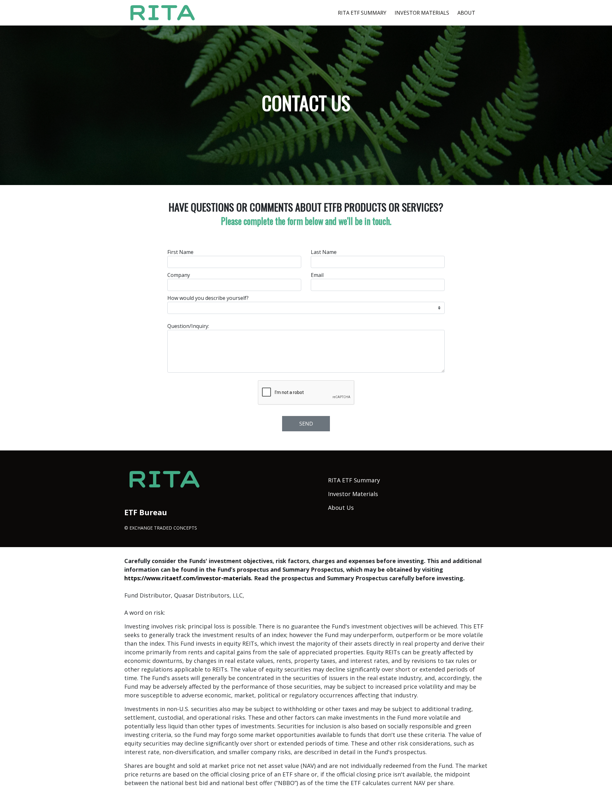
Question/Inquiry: (188, 326)
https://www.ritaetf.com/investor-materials (187, 578)
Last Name (324, 252)
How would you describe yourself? (208, 297)
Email (317, 274)
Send (306, 423)
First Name (180, 252)
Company (178, 274)
